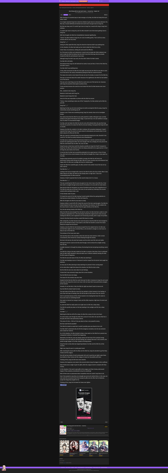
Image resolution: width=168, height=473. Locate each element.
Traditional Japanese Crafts (96, 467)
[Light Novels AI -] (60, 1)
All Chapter (66, 14)
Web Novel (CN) (92, 428)
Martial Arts (68, 430)
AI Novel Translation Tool (81, 467)
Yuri (74, 430)
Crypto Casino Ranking (104, 467)
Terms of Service (68, 467)
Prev (61, 14)
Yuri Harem (78, 430)
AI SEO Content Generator (88, 467)
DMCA (76, 467)
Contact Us (72, 467)
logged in (64, 462)
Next (69, 14)
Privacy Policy (63, 467)
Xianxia (72, 430)
